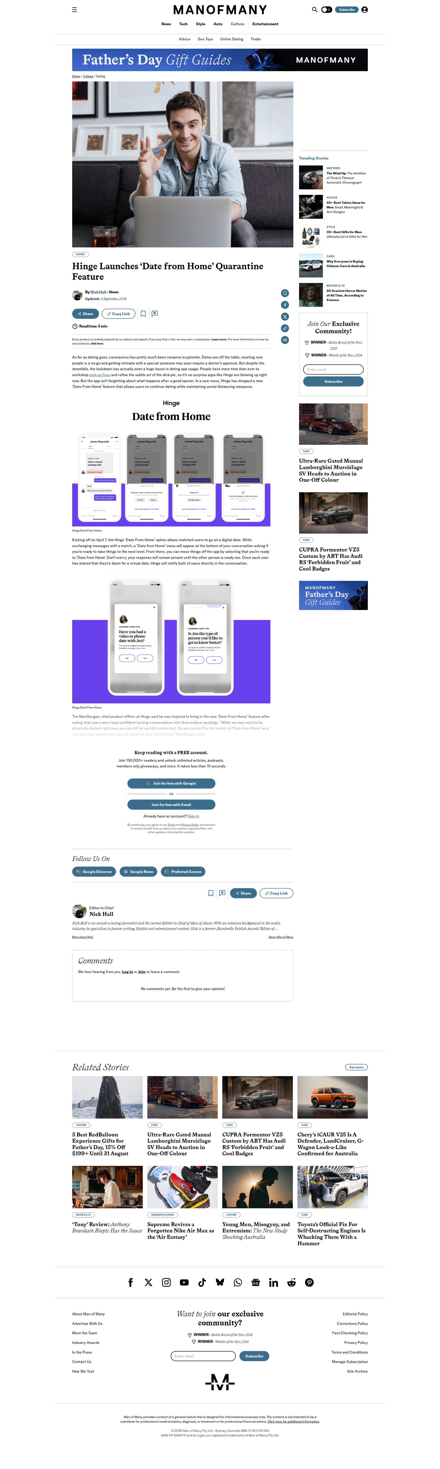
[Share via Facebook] (287, 212)
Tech (183, 24)
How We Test (83, 1371)
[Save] (143, 313)
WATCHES (333, 168)
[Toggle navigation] (76, 9)
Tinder (256, 39)
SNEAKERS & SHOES (162, 1214)
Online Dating (231, 39)
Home (76, 76)
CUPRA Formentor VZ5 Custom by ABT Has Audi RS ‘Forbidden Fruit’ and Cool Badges (331, 559)
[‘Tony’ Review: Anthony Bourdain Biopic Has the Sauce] (107, 1187)
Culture (237, 24)
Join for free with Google (174, 783)
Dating (100, 76)
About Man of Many (281, 937)
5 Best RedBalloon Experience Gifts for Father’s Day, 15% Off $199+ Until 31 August (100, 1144)
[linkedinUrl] (273, 1282)
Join (142, 971)
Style (200, 24)
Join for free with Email (171, 804)
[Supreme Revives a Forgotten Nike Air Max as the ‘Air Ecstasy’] (182, 1187)
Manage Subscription (350, 1361)
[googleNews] (255, 1282)
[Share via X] (287, 222)
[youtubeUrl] (184, 1282)
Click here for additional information (293, 1421)
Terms (171, 824)
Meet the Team (84, 1333)
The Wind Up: (346, 178)
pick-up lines (99, 374)
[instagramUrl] (166, 1282)
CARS (330, 256)
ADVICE (332, 197)
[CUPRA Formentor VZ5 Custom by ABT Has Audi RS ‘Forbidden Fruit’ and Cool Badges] (333, 513)
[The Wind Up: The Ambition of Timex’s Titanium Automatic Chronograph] (311, 177)
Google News (141, 871)
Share (88, 313)
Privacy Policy (190, 824)
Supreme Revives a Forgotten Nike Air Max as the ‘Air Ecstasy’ (180, 1230)
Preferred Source (186, 871)
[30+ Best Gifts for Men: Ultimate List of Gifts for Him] (311, 236)
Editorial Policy (355, 1314)
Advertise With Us (87, 1323)
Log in (127, 971)
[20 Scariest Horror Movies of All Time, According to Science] (311, 295)
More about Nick (82, 937)
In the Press (82, 1352)
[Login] (364, 9)
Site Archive (357, 1371)
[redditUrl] (291, 1282)
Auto (218, 24)
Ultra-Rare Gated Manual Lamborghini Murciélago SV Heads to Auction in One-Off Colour (331, 470)
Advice (184, 39)
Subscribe (347, 10)
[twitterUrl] (148, 1282)
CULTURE (81, 1125)
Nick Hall (98, 292)
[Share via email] (285, 340)
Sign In (193, 816)
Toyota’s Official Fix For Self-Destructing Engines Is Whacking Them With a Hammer (331, 1234)
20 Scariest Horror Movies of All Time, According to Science (347, 295)
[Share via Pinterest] (287, 232)
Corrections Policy (352, 1323)
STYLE (331, 227)
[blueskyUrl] (220, 1282)
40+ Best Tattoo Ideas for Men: (346, 207)
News (166, 24)
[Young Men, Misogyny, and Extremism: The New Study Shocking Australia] (257, 1187)
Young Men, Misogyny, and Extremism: (256, 1230)
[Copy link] (287, 242)
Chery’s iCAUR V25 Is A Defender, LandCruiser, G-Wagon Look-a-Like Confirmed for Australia (330, 1144)
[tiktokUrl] (202, 1282)
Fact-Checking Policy (350, 1333)
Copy (121, 313)
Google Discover (97, 871)
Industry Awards (85, 1342)
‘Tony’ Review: (107, 1227)
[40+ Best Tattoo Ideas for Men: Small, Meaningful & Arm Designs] (311, 207)
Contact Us (81, 1361)
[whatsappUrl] (238, 1282)
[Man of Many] (220, 1382)
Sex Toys (205, 39)
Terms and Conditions (350, 1352)
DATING (80, 254)
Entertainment (265, 24)
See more (356, 1067)
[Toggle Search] (315, 9)
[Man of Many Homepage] (220, 9)
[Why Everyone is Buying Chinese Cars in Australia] (311, 265)
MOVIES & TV (336, 285)
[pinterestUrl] (309, 1282)
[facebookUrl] (130, 1282)
